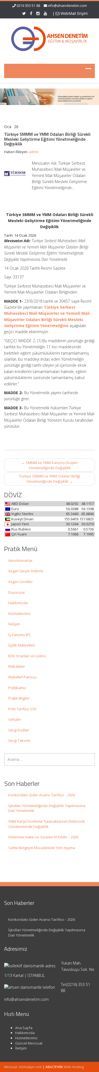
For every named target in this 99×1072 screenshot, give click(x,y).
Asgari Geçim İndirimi (25, 570)
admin (34, 152)
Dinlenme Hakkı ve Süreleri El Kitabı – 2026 (43, 837)
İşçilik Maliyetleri (21, 645)
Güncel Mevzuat (28, 1043)
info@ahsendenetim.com (67, 5)
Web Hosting (74, 1067)
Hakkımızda (18, 602)
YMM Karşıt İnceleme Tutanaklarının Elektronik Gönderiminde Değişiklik (46, 824)
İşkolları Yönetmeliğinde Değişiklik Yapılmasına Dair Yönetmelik (46, 808)
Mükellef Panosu (22, 677)
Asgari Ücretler (20, 581)
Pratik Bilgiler (19, 698)
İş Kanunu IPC (19, 634)
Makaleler (16, 666)
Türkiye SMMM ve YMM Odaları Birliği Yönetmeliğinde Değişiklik (49, 479)
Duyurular (16, 592)
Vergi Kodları (18, 730)
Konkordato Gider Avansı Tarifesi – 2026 (41, 794)
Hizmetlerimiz (19, 613)
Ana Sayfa (23, 1027)
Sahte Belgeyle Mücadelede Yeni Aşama (41, 847)
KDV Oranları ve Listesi (27, 655)
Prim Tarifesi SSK (22, 708)
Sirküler (14, 719)
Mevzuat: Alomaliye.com (23, 1067)
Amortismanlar (20, 560)
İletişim (14, 623)
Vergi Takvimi (19, 740)
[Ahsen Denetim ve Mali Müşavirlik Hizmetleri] (49, 37)
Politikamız (17, 687)
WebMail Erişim (73, 13)
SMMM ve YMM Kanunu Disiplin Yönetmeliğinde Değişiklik (49, 465)
